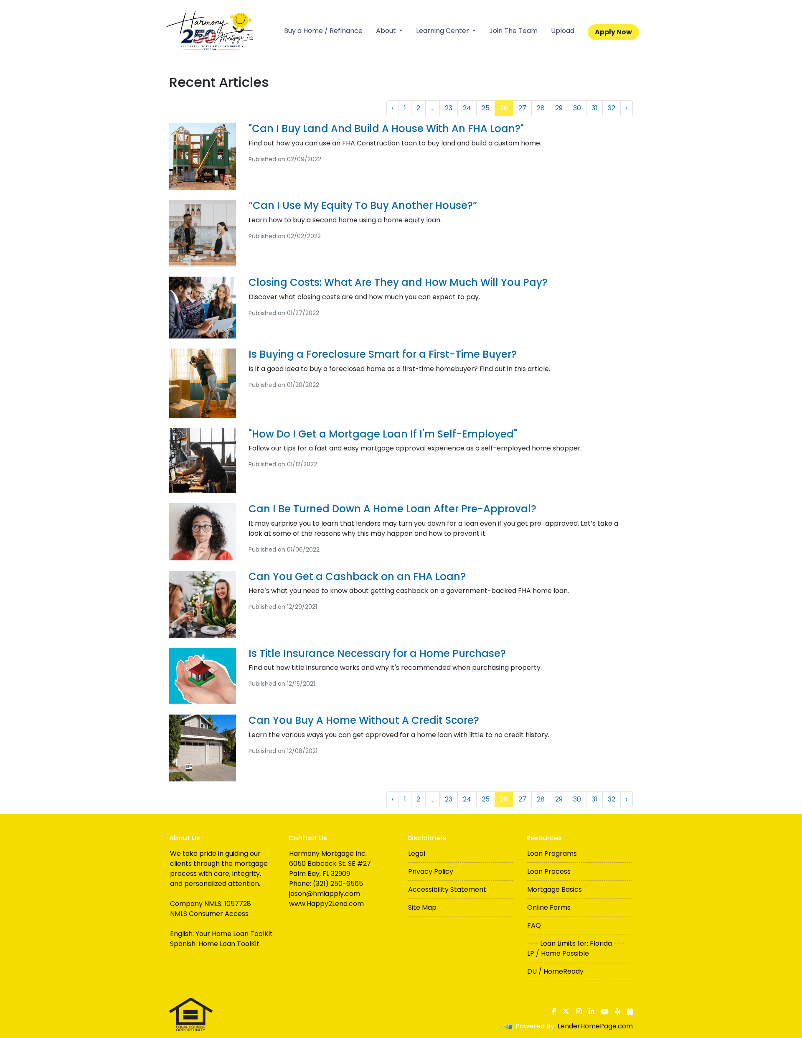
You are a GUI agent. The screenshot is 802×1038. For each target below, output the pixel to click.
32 (611, 108)
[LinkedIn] (591, 1011)
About (387, 31)
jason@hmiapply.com (324, 893)
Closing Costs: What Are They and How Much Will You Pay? (398, 282)
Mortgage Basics (554, 889)
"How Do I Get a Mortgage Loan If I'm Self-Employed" (383, 434)
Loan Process (549, 871)
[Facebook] (554, 1011)
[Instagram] (579, 1011)
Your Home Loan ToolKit (234, 934)
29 (559, 108)
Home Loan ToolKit (228, 944)
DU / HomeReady (555, 971)
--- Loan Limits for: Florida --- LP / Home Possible (576, 948)
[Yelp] (617, 1011)
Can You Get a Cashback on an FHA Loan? (357, 576)
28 (541, 108)
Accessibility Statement (447, 889)
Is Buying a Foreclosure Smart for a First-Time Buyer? (383, 354)
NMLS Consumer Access (209, 913)
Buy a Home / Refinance (323, 31)
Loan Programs (552, 853)
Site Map (422, 907)
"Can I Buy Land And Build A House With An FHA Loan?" (386, 128)
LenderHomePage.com (595, 1026)
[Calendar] (630, 1011)
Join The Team (513, 31)
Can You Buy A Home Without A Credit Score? (364, 720)
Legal (416, 853)
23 (448, 108)
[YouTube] (605, 1011)
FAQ (534, 925)
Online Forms (549, 907)
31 (594, 108)
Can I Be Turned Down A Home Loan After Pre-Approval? (392, 509)
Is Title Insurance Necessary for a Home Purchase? (377, 653)
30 (577, 108)
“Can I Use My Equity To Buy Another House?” (363, 205)
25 (486, 108)
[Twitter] (566, 1011)
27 (522, 108)
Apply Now (613, 32)
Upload (562, 31)
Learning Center (443, 31)
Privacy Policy (430, 871)
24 (467, 108)
